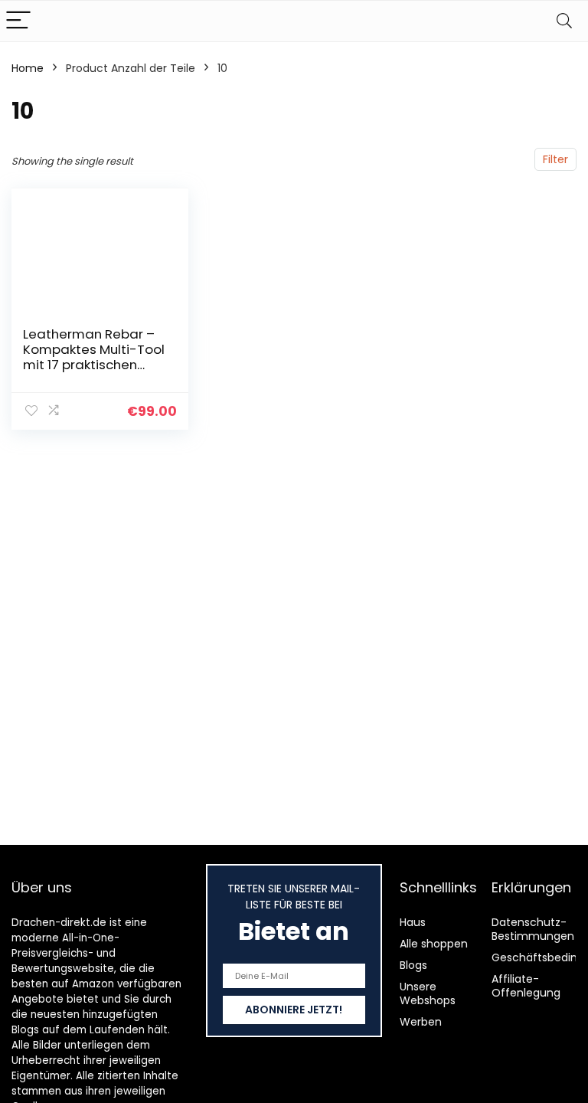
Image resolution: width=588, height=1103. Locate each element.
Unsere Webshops (428, 993)
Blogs (413, 965)
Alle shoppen (434, 943)
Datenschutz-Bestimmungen (533, 929)
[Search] (564, 21)
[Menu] (18, 21)
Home (27, 68)
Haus (413, 922)
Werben (421, 1021)
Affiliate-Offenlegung (526, 985)
